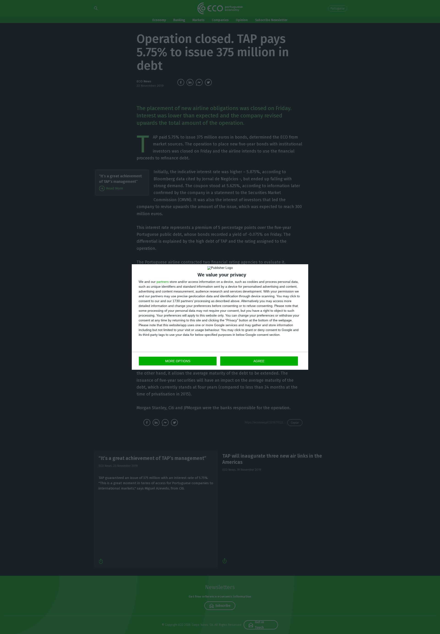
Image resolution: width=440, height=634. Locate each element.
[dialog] (220, 317)
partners (163, 281)
